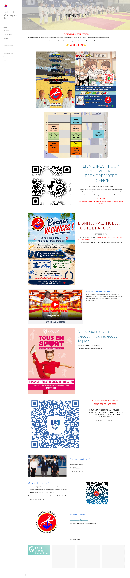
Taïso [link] (5, 57)
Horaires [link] (6, 30)
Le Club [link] (6, 38)
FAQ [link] (5, 60)
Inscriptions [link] (7, 42)
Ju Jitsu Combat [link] (8, 53)
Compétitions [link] (8, 34)
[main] (76, 15)
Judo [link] (5, 49)
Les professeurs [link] (8, 45)
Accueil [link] (6, 27)
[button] (128, 2)
